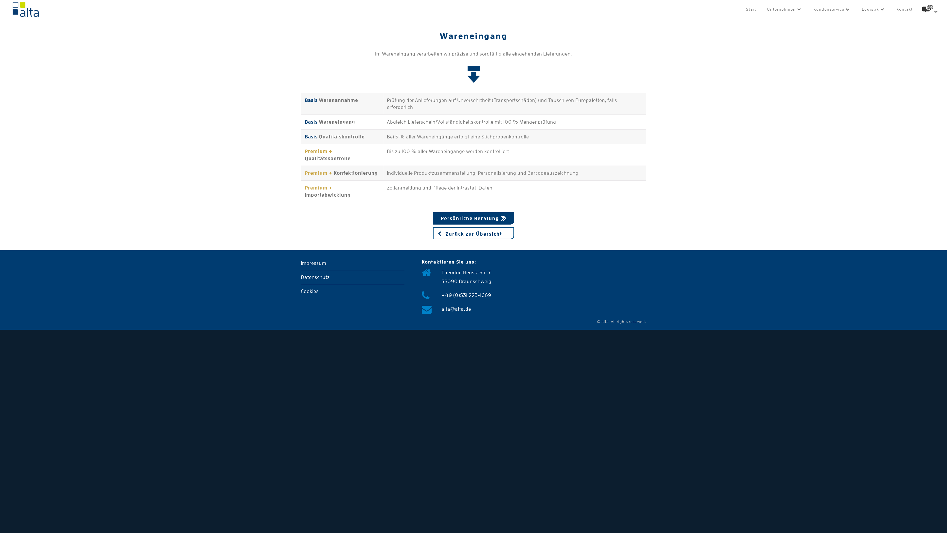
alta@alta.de (456, 308)
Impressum (313, 263)
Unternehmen (782, 9)
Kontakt (904, 9)
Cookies (310, 291)
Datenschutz (315, 277)
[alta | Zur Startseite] (26, 10)
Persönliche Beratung (470, 218)
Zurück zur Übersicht (473, 233)
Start (751, 9)
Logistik (871, 9)
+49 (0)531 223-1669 (466, 295)
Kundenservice (830, 9)
